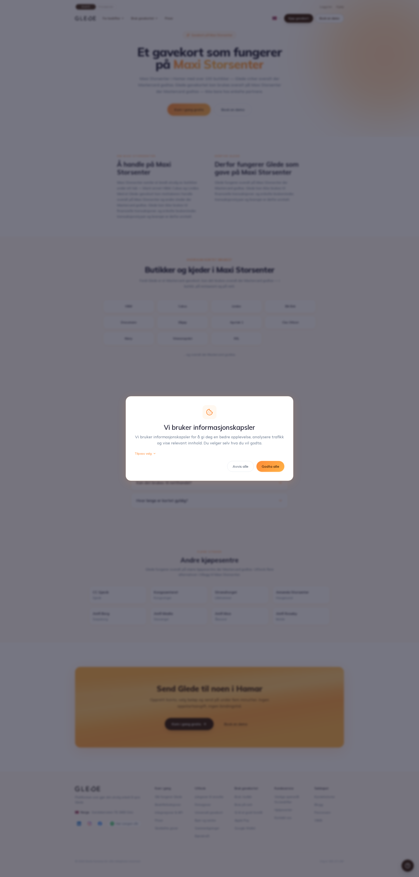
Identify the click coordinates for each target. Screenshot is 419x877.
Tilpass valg (143, 453)
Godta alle (270, 466)
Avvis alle (240, 466)
